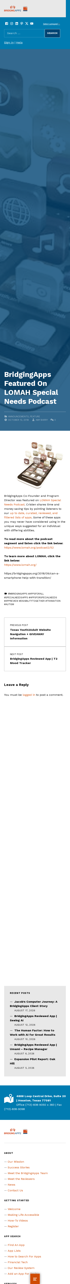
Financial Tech (18, 1262)
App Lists (14, 1250)
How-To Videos (18, 1220)
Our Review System (21, 1268)
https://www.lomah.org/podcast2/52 (29, 547)
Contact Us (15, 1190)
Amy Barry (42, 420)
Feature (35, 416)
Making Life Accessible (23, 1214)
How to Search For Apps (24, 1256)
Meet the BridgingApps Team (28, 1173)
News (11, 1184)
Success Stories (19, 1167)
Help (19, 42)
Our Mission (16, 1161)
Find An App (16, 1245)
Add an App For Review (24, 1273)
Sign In (9, 42)
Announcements (18, 416)
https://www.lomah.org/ (20, 564)
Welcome (14, 1209)
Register (13, 1226)
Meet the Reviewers (21, 1179)
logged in (29, 694)
